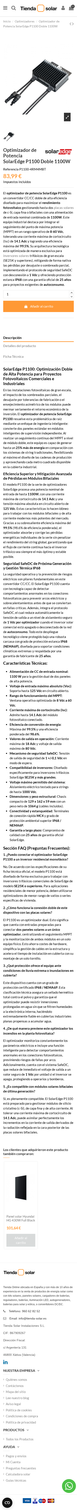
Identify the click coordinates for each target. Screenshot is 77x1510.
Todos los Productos (20, 1439)
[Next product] (73, 23)
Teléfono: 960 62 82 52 (24, 1311)
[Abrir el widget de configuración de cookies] (7, 1503)
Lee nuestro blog (17, 1398)
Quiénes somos (16, 1379)
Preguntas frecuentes (21, 1468)
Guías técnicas (16, 1480)
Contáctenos (15, 1386)
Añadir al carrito (41, 306)
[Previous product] (71, 23)
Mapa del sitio (16, 1392)
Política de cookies (19, 1410)
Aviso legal (13, 1404)
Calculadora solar (18, 1474)
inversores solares (16, 256)
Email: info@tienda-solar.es (27, 1318)
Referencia (11, 169)
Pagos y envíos (16, 1456)
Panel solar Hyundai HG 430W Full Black (20, 1218)
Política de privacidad (21, 1422)
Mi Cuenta (13, 1462)
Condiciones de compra (22, 1416)
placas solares (64, 208)
